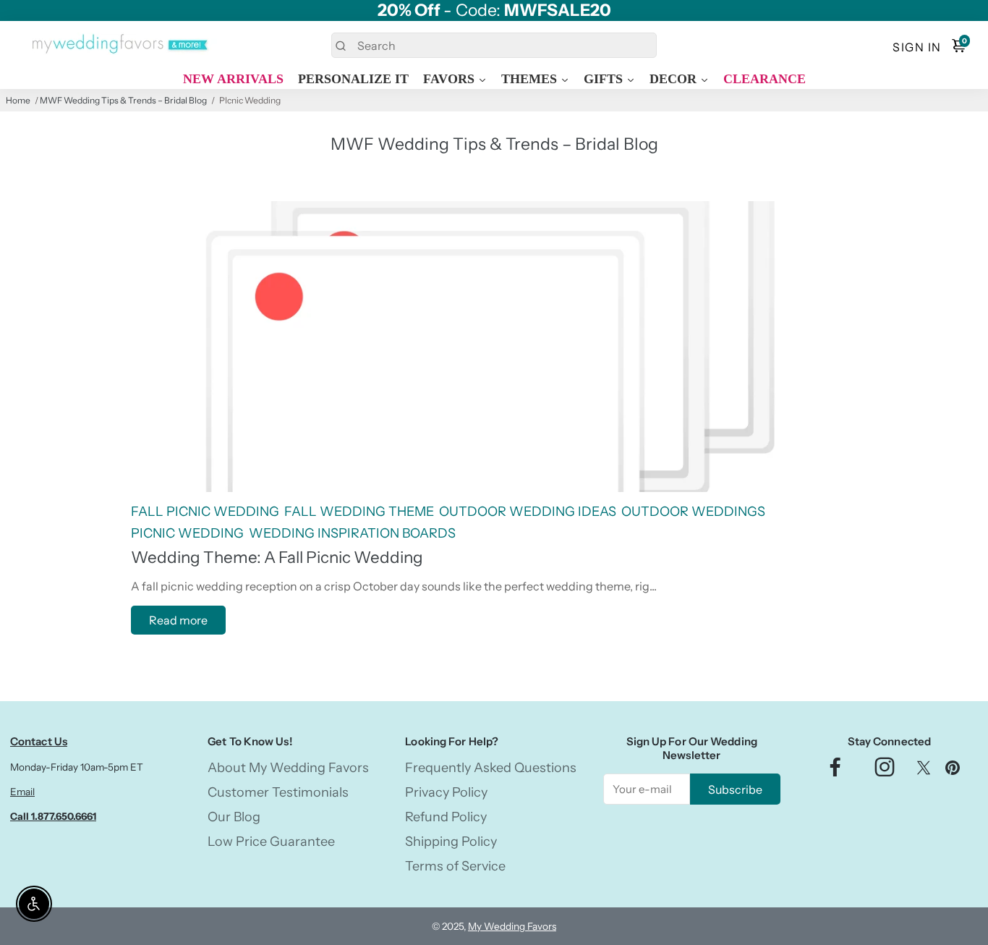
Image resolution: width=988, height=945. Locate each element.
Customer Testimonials (278, 792)
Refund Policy (446, 817)
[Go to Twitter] (923, 771)
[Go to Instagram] (884, 771)
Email (22, 791)
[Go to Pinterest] (952, 771)
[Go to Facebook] (835, 771)
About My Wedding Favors (288, 768)
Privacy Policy (446, 792)
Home (18, 100)
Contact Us (38, 741)
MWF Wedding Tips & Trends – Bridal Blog (123, 100)
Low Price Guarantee (271, 841)
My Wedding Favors (512, 926)
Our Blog (234, 817)
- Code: (494, 10)
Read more (178, 620)
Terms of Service (455, 866)
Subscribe (735, 789)
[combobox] (493, 45)
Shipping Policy (451, 841)
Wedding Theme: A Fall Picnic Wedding (277, 557)
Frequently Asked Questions (490, 768)
